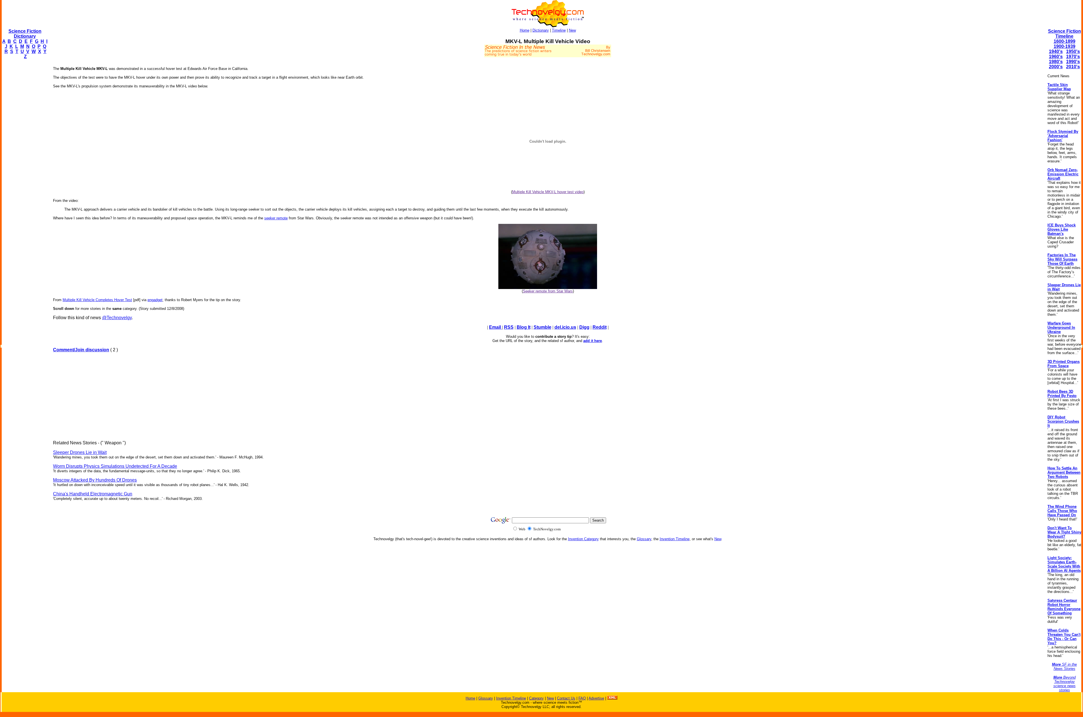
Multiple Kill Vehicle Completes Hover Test (97, 300)
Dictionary (540, 30)
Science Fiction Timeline (1064, 34)
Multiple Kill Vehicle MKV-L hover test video (548, 192)
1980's (1056, 61)
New (572, 30)
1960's (1056, 56)
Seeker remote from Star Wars (548, 291)
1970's (1073, 56)
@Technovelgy (117, 317)
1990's (1073, 61)
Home (524, 30)
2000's (1056, 66)
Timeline (559, 30)
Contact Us (566, 698)
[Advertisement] (24, 148)
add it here (592, 341)
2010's (1073, 66)
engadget (155, 300)
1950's (1073, 51)
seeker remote (276, 218)
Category (536, 698)
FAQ (582, 698)
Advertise (596, 698)
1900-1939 (1064, 46)
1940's (1056, 51)
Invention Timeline (675, 539)
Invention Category (583, 539)
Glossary (644, 539)
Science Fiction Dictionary (24, 34)
